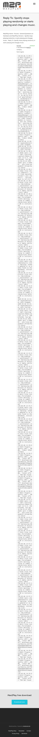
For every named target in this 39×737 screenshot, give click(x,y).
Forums (16, 34)
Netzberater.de (26, 726)
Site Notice (24, 733)
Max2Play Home (8, 34)
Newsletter (21, 731)
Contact (29, 731)
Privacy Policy (15, 733)
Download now (19, 702)
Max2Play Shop (12, 731)
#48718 (29, 47)
